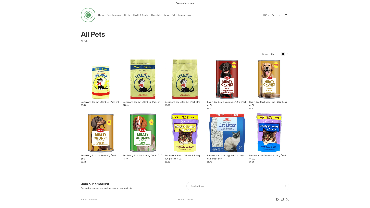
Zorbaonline (92, 199)
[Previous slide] (85, 79)
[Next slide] (116, 79)
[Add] (116, 94)
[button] (274, 54)
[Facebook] (277, 199)
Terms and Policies (185, 199)
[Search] (273, 15)
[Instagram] (282, 199)
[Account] (279, 15)
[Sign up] (285, 186)
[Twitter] (287, 199)
